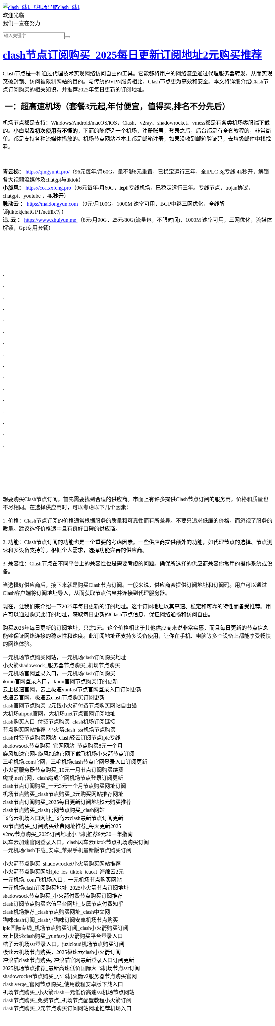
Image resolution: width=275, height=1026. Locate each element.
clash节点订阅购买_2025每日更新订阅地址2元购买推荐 (132, 55)
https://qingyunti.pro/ (47, 172)
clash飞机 (68, 7)
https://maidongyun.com (52, 204)
